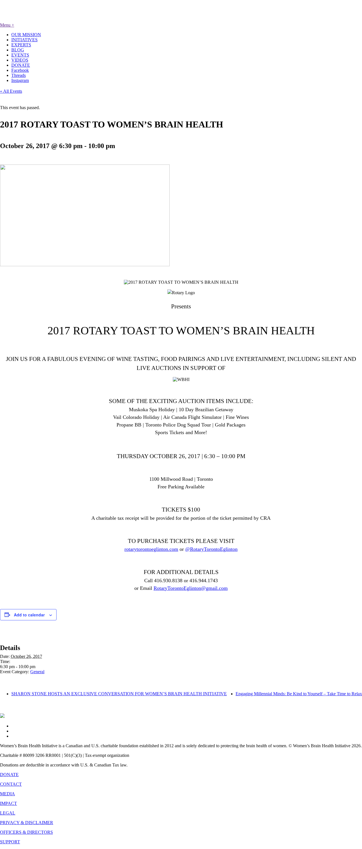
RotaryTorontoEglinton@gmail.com (191, 588)
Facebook (20, 70)
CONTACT (11, 784)
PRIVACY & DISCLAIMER (26, 822)
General (37, 671)
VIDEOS (19, 60)
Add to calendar (29, 615)
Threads (18, 75)
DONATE (20, 65)
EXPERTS (21, 44)
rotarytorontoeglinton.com (151, 549)
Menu (7, 25)
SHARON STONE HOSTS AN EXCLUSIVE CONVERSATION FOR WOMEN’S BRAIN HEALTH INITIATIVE (119, 693)
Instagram (20, 80)
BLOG (17, 49)
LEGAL (7, 813)
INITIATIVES (24, 39)
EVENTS (20, 55)
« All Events (11, 91)
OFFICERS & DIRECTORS (26, 832)
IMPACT (8, 803)
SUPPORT (10, 841)
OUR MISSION (26, 34)
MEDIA (7, 793)
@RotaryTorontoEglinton (211, 549)
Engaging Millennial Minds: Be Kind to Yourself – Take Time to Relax (299, 693)
